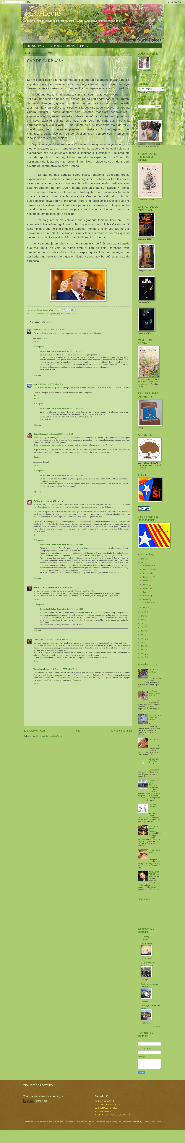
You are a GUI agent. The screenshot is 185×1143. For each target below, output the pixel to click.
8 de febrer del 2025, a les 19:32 (51, 384)
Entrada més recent (34, 730)
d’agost (146, 581)
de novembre (148, 569)
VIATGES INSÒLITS (63, 46)
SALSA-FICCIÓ (36, 46)
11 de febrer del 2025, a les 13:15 (63, 669)
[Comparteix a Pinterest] (74, 310)
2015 (143, 646)
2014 (143, 650)
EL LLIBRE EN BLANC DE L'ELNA (155, 717)
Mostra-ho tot (157, 1026)
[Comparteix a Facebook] (71, 310)
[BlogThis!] (66, 310)
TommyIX (140, 1122)
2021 (143, 623)
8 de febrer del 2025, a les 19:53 (60, 434)
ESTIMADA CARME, (153, 671)
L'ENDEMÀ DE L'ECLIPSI (105, 1101)
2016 (143, 642)
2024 (143, 612)
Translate (156, 92)
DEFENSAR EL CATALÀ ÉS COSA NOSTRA (112, 1115)
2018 (143, 635)
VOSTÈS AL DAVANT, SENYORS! (108, 1104)
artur (35, 384)
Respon (36, 342)
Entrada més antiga (121, 730)
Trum (73, 314)
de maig (146, 588)
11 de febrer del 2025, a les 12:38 (70, 408)
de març (146, 596)
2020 (143, 627)
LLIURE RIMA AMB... (154, 851)
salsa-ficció (42, 12)
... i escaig (145, 937)
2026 (143, 559)
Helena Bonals (39, 587)
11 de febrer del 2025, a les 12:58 (70, 545)
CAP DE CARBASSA (150, 603)
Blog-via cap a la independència (148, 964)
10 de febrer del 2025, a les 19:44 (57, 639)
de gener (146, 607)
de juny (146, 585)
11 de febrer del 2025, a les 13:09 (70, 609)
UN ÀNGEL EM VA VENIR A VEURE (154, 694)
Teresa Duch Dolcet (48, 351)
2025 (143, 563)
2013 (143, 654)
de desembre (148, 566)
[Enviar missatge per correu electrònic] (59, 310)
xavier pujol (38, 639)
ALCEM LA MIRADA (103, 1111)
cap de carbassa (63, 314)
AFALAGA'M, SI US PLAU (154, 873)
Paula (35, 330)
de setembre (148, 577)
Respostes (40, 347)
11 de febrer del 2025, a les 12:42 (70, 475)
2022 (143, 620)
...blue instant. (147, 943)
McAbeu (36, 501)
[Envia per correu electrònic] (64, 310)
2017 (143, 639)
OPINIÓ (84, 46)
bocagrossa (51, 314)
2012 (143, 657)
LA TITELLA (154, 739)
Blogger (92, 1124)
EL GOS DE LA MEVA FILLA (154, 761)
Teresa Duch (146, 71)
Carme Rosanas (40, 434)
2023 (143, 616)
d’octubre (146, 573)
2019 (143, 631)
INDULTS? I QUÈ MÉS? (153, 806)
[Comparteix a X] (69, 310)
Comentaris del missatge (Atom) (49, 736)
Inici (78, 730)
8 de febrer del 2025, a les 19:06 (51, 330)
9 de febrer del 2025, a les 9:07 (53, 501)
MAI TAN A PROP (153, 827)
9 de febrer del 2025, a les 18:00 (59, 587)
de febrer (146, 600)
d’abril (145, 592)
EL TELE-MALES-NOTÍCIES (106, 1108)
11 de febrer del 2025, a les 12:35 (70, 351)
